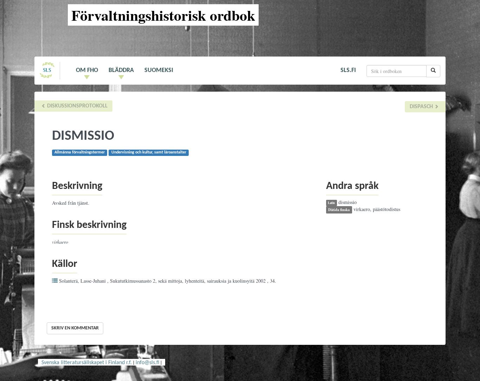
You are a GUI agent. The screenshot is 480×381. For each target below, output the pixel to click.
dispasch (422, 107)
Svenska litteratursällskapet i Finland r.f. (86, 363)
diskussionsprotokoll (77, 106)
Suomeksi (158, 70)
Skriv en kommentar (75, 328)
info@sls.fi (147, 363)
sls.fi (348, 70)
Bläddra (121, 70)
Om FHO (87, 70)
